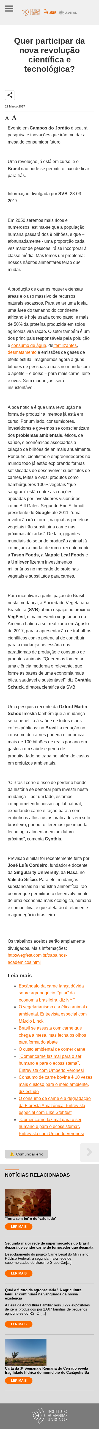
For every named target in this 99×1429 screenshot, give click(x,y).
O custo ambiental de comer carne (52, 1049)
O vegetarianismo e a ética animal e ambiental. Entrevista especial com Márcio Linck (54, 1014)
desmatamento (22, 352)
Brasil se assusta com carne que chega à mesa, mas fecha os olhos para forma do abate (52, 1035)
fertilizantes (65, 345)
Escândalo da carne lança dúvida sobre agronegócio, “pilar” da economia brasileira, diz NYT (51, 993)
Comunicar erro (26, 1154)
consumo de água (28, 345)
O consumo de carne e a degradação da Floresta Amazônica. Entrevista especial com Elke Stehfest (55, 1105)
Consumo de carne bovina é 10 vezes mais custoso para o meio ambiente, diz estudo (55, 1084)
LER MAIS (19, 1227)
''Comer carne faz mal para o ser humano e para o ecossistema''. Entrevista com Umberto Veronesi (51, 1063)
